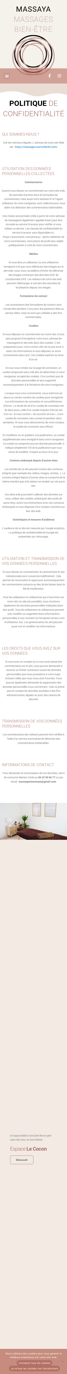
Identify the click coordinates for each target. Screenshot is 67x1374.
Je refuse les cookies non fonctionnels (34, 1368)
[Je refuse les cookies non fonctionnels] (62, 1361)
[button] (7, 76)
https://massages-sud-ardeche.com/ (36, 146)
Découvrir (22, 1159)
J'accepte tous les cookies (34, 1362)
